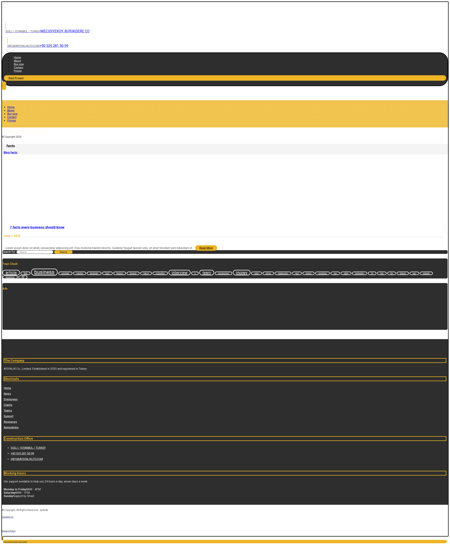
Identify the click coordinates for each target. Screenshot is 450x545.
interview (179, 272)
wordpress (10, 277)
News (7, 393)
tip (372, 273)
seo (335, 273)
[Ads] (20, 328)
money (241, 272)
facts (107, 273)
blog (25, 273)
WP (23, 277)
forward (133, 273)
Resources (10, 422)
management (223, 273)
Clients (8, 405)
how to (146, 273)
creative (79, 273)
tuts (414, 273)
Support (8, 416)
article (11, 272)
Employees (11, 399)
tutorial (403, 273)
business (44, 272)
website (426, 273)
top (391, 273)
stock (346, 273)
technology (359, 273)
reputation (322, 273)
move (256, 273)
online (268, 273)
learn (206, 272)
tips (381, 273)
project (308, 273)
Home (7, 388)
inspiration (160, 273)
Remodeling (11, 427)
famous (120, 273)
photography (283, 273)
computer (65, 273)
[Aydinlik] (24, 17)
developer (94, 273)
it (194, 273)
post (297, 273)
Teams (8, 410)
